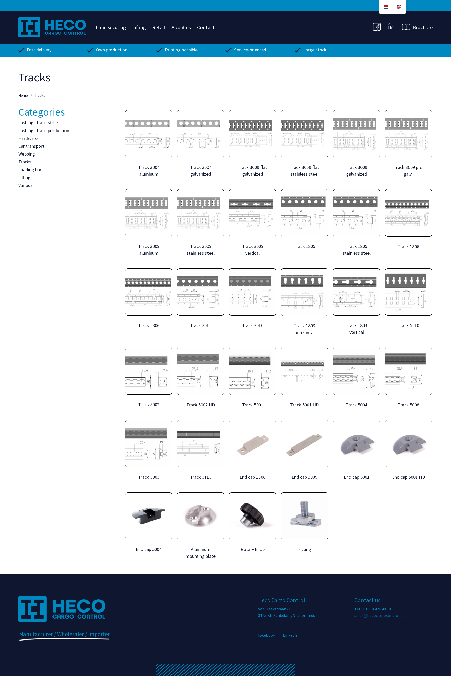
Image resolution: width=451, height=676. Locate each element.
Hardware (28, 138)
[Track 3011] (200, 292)
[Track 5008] (408, 371)
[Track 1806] (408, 212)
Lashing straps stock (38, 123)
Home (23, 95)
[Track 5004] (356, 371)
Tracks (24, 162)
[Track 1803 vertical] (356, 292)
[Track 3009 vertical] (252, 212)
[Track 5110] (408, 292)
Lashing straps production (43, 130)
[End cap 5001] (356, 443)
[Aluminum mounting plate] (200, 516)
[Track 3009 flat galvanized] (252, 133)
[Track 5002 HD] (200, 371)
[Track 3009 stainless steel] (200, 212)
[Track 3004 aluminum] (148, 133)
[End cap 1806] (252, 443)
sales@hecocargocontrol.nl (379, 615)
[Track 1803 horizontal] (304, 292)
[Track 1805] (304, 212)
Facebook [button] (266, 635)
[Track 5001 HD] (304, 371)
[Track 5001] (252, 371)
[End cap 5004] (148, 516)
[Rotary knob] (252, 516)
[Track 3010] (252, 292)
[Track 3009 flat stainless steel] (304, 133)
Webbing (26, 154)
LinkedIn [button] (290, 635)
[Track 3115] (200, 443)
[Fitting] (304, 516)
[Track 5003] (148, 443)
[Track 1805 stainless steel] (356, 212)
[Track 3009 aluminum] (148, 212)
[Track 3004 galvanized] (200, 133)
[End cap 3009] (304, 443)
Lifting (24, 177)
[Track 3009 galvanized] (356, 133)
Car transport (31, 146)
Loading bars (31, 170)
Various (25, 185)
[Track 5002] (148, 371)
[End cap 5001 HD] (408, 443)
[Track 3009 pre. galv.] (408, 133)
